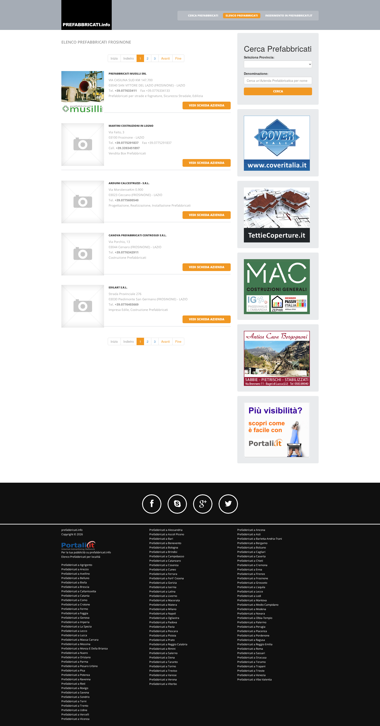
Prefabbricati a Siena (162, 657)
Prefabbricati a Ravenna (76, 679)
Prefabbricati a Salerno (163, 653)
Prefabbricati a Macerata (164, 600)
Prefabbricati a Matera (163, 605)
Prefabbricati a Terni (73, 701)
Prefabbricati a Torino (162, 666)
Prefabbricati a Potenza (75, 675)
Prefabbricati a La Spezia (76, 626)
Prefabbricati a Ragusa (251, 640)
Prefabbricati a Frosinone (252, 578)
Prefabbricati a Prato (162, 640)
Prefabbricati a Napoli (162, 613)
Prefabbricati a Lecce (250, 591)
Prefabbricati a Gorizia (163, 583)
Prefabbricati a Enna (249, 569)
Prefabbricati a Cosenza (164, 565)
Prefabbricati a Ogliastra (164, 618)
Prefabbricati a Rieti (73, 684)
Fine (178, 58)
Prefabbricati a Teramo (251, 662)
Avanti (165, 58)
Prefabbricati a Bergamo (252, 543)
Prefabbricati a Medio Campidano (257, 605)
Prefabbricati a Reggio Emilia (254, 644)
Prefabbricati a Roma (250, 649)
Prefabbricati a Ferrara (163, 574)
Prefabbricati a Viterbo (163, 684)
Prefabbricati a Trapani (251, 666)
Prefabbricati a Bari (161, 539)
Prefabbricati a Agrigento (76, 565)
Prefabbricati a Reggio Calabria (168, 644)
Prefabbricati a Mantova (252, 600)
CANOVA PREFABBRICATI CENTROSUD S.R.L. (137, 235)
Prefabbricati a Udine (74, 710)
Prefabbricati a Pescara (163, 631)
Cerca (278, 91)
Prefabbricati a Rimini (162, 649)
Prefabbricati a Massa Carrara (80, 640)
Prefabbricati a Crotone (75, 604)
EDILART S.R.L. (118, 287)
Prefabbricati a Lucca (74, 635)
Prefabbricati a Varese (163, 675)
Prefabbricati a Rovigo (74, 688)
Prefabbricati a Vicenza (75, 719)
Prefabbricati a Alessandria (166, 530)
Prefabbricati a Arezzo (75, 569)
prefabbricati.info (71, 530)
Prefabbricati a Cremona (252, 565)
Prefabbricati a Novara (251, 613)
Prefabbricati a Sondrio (75, 697)
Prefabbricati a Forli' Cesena (166, 578)
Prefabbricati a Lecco (74, 631)
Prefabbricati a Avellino (75, 574)
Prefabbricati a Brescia (75, 587)
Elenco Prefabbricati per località (80, 557)
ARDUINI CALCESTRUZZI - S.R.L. (129, 183)
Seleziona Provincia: (259, 57)
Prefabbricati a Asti (249, 534)
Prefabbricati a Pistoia (162, 635)
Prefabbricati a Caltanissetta (78, 591)
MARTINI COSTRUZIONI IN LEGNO (131, 126)
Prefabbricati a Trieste (251, 671)
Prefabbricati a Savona (75, 692)
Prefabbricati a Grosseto (252, 583)
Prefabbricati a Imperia (75, 622)
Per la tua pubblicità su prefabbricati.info (86, 552)
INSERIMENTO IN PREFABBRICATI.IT (288, 15)
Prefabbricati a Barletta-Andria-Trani (259, 539)
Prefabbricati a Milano (162, 609)
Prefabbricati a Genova (75, 618)
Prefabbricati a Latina (162, 591)
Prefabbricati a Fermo (74, 609)
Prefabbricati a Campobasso (166, 556)
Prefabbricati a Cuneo (162, 569)
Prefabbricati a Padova (163, 622)
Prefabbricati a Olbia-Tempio (254, 618)
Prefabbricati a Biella (74, 582)
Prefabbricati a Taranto (163, 662)
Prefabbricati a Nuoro (74, 653)
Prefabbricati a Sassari (251, 653)
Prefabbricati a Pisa (73, 670)
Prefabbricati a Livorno (163, 596)
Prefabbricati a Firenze (251, 574)
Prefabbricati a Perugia (251, 627)
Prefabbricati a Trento (74, 706)
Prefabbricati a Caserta (251, 556)
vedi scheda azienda (206, 105)
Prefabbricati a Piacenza (252, 631)
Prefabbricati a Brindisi (163, 552)
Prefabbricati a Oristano (76, 657)
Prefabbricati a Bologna (163, 547)
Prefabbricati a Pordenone (253, 635)
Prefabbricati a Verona (163, 679)
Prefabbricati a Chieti (250, 561)
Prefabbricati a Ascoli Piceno (166, 534)
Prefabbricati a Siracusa (252, 657)
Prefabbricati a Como (74, 600)
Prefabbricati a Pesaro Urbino (79, 666)
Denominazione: (256, 73)
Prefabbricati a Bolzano (251, 547)
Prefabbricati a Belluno (75, 578)
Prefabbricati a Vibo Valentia (254, 679)
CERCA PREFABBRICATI (203, 15)
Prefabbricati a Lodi (249, 596)
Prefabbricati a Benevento (165, 543)
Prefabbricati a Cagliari (251, 552)
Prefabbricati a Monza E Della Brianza (84, 648)
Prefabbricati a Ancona (251, 530)
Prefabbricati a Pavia (162, 627)
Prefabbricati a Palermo (251, 622)
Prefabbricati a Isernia (162, 587)
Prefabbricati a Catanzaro (165, 561)
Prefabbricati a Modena (251, 609)
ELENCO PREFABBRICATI (242, 15)
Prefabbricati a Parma (74, 662)
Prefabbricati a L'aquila (251, 587)
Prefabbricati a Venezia (251, 675)
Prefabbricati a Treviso (163, 671)
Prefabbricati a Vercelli (75, 714)
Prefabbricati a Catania (75, 596)
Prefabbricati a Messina (75, 644)
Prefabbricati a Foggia (74, 613)
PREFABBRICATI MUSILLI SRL (127, 73)
